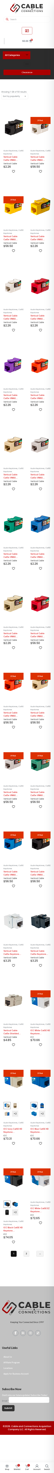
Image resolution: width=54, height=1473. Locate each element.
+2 (15, 1113)
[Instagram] (30, 1333)
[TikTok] (38, 1333)
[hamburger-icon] (27, 64)
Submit (8, 1408)
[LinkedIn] (23, 1333)
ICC (32, 1037)
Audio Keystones (10, 150)
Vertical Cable (10, 163)
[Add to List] (13, 171)
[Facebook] (15, 1333)
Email (5, 1401)
